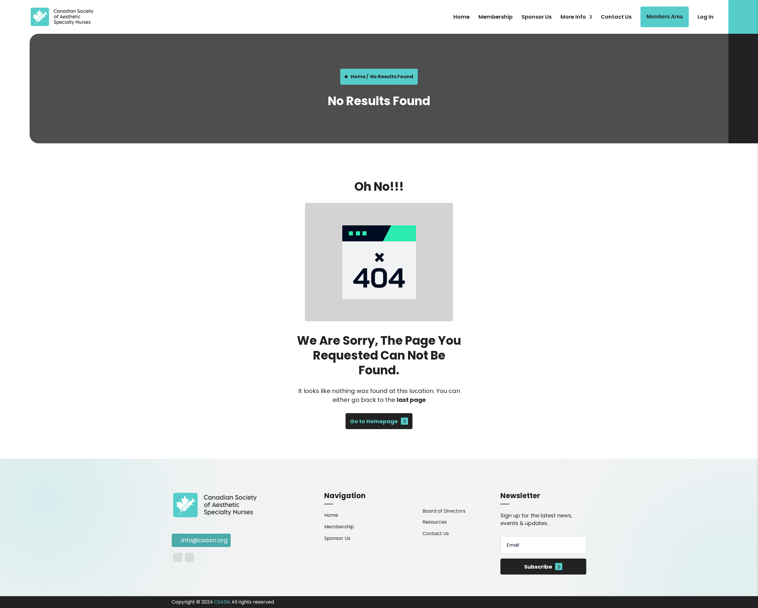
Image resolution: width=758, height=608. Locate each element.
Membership (495, 16)
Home (461, 16)
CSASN (221, 602)
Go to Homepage (374, 421)
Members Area (664, 17)
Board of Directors (444, 511)
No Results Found (391, 76)
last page (411, 400)
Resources (435, 522)
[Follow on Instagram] (189, 557)
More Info (573, 16)
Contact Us (616, 16)
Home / (359, 76)
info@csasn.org (204, 540)
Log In (706, 16)
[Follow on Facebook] (177, 557)
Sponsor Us (536, 16)
